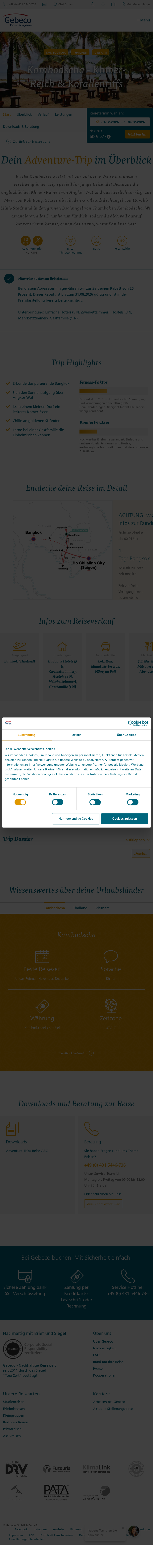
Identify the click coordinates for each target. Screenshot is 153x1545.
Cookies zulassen (124, 818)
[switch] (57, 802)
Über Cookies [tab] (126, 734)
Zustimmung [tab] (26, 734)
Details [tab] (76, 734)
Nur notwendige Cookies (76, 818)
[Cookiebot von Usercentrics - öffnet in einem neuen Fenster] (131, 723)
